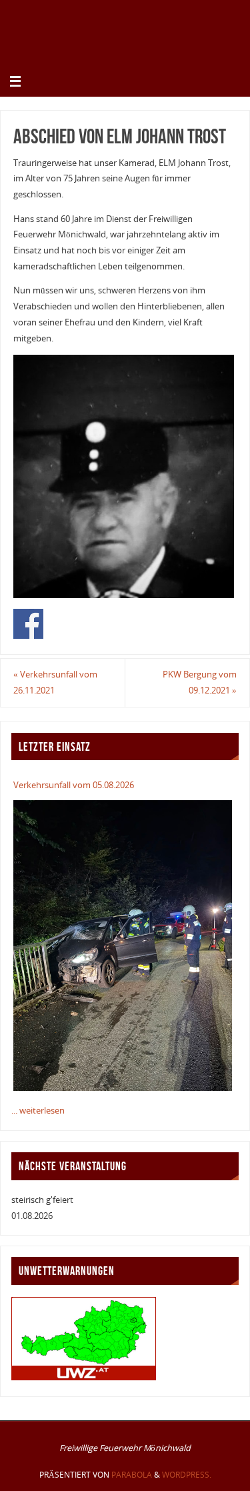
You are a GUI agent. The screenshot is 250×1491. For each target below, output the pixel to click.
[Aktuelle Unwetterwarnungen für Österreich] (83, 1377)
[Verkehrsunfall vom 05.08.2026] (122, 945)
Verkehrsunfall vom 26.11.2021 (55, 682)
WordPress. (186, 1474)
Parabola (131, 1474)
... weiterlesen (38, 1110)
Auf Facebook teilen (28, 624)
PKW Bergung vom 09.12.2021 (200, 682)
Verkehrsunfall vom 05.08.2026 (73, 785)
